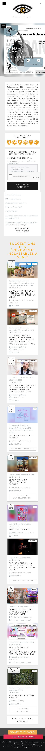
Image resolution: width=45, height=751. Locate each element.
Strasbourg (11, 67)
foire (34, 670)
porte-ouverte (17, 625)
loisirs (34, 264)
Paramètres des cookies (22, 732)
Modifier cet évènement (22, 230)
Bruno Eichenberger (18, 225)
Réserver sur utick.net (22, 580)
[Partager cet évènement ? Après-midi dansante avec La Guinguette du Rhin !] (36, 142)
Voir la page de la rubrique (22, 720)
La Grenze (14, 441)
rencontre (32, 540)
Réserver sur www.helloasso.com (22, 497)
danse (34, 589)
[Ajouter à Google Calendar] (25, 142)
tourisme (22, 264)
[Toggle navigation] (4, 3)
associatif (32, 457)
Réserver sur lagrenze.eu (22, 449)
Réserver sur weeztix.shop (22, 710)
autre (9, 27)
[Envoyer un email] (31, 142)
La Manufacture (17, 573)
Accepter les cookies (23, 737)
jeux (28, 264)
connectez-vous (14, 161)
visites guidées (23, 360)
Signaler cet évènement (22, 186)
